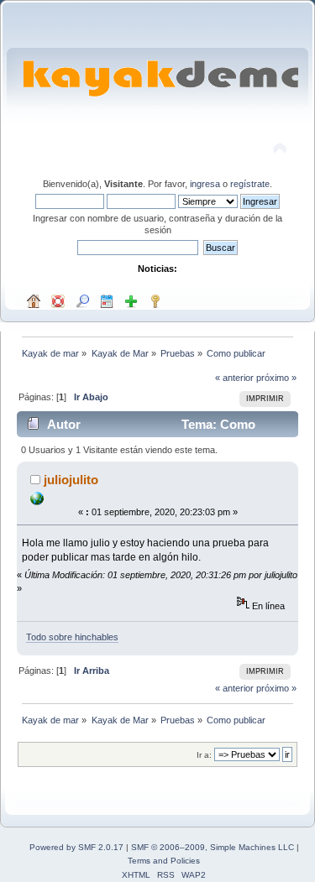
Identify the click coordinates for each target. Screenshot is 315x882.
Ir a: (204, 754)
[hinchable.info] (37, 502)
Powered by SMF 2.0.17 (76, 847)
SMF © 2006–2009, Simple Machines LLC (212, 847)
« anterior (234, 378)
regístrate (250, 184)
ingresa (205, 184)
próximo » (276, 378)
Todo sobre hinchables (72, 637)
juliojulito (71, 479)
